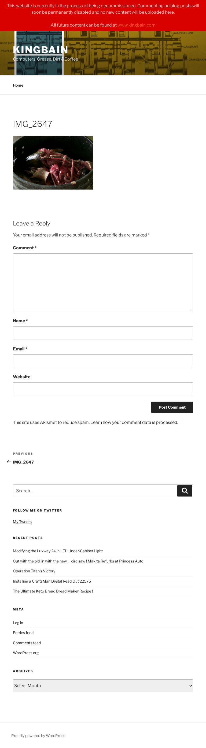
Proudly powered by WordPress (38, 735)
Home (18, 85)
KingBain (41, 50)
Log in (18, 622)
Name (20, 320)
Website (21, 376)
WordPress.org (26, 652)
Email (20, 348)
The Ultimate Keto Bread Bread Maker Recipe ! (53, 591)
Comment (25, 247)
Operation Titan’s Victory (34, 571)
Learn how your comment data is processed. (134, 422)
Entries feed (23, 632)
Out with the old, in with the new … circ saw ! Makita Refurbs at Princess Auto (78, 561)
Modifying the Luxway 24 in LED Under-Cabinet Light (58, 551)
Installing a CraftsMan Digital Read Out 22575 (52, 581)
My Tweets (22, 521)
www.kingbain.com (136, 25)
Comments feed (27, 642)
